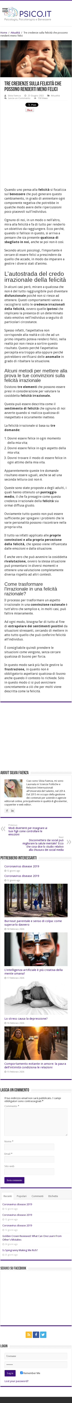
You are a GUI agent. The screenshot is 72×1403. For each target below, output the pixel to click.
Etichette (53, 1196)
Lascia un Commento (19, 98)
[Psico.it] (36, 12)
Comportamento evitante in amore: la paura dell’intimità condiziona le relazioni (35, 1065)
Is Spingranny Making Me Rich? (20, 1250)
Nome (8, 1141)
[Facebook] (36, 1335)
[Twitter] (43, 1335)
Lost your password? (17, 1381)
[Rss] (29, 1335)
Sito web (9, 1166)
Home (3, 32)
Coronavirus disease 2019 (21, 866)
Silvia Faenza (14, 95)
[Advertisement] (36, 152)
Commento (11, 1106)
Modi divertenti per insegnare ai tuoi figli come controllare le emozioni (27, 830)
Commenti (37, 1196)
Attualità (15, 32)
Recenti (8, 1196)
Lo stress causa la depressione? (26, 1018)
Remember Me (31, 1373)
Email (8, 1153)
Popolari (22, 1196)
